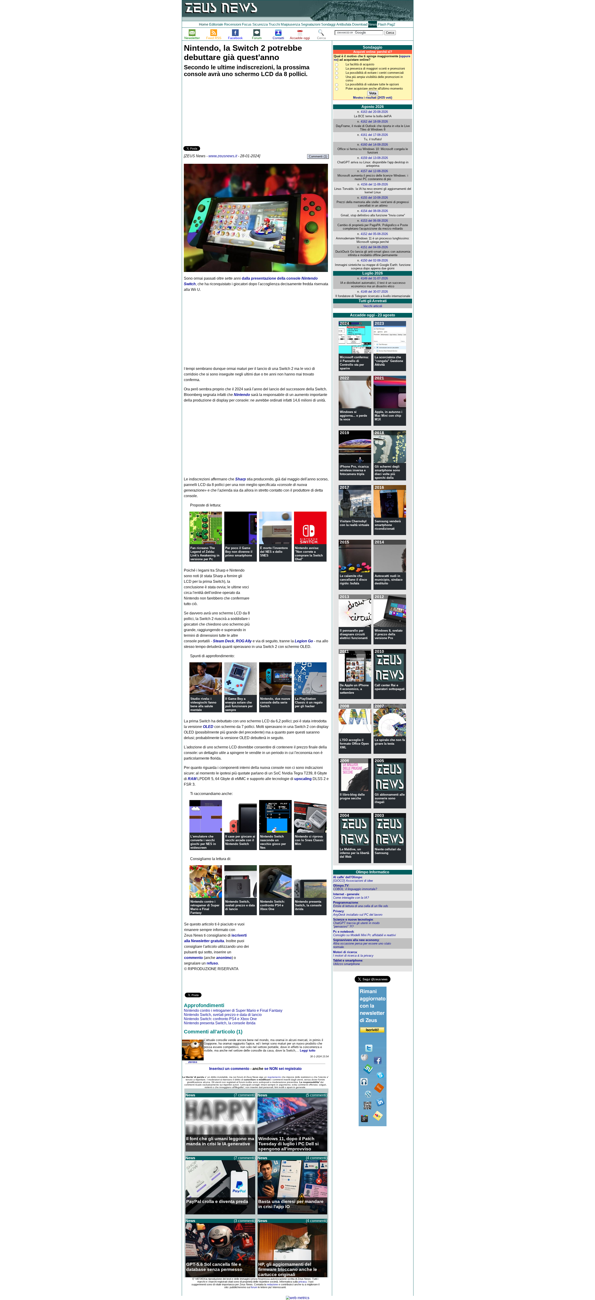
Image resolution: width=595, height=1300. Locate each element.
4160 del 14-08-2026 (374, 144)
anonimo (224, 958)
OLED (208, 727)
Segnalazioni (310, 24)
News (372, 24)
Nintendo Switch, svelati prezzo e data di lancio (240, 905)
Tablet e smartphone (347, 960)
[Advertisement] (218, 112)
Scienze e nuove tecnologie (353, 919)
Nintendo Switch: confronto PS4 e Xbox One (272, 905)
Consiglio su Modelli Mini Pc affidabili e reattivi (364, 935)
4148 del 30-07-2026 (374, 291)
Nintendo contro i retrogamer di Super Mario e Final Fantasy (204, 907)
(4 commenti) (316, 1158)
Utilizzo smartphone (346, 964)
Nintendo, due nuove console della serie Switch (275, 702)
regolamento (274, 1077)
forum (254, 1287)
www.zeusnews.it (222, 156)
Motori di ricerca (345, 952)
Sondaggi (328, 24)
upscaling (303, 779)
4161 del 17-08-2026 (374, 135)
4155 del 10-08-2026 (374, 197)
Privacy (338, 911)
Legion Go (304, 641)
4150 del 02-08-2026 (374, 260)
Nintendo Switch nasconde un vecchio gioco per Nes (273, 842)
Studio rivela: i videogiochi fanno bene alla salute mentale (203, 704)
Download (359, 24)
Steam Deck (223, 641)
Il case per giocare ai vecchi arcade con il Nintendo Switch (240, 840)
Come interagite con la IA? (351, 897)
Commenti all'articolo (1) (213, 1032)
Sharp (240, 479)
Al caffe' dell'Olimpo (347, 877)
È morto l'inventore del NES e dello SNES (274, 551)
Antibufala (343, 24)
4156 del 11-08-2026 (374, 184)
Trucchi (274, 24)
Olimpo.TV (341, 885)
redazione (272, 1284)
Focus (246, 24)
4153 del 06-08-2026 (374, 220)
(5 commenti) (316, 1095)
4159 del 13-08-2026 (374, 158)
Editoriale (216, 24)
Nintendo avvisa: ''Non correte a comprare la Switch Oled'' (309, 553)
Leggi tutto (307, 1050)
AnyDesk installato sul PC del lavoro (357, 914)
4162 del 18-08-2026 (374, 121)
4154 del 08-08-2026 (374, 211)
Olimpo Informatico (372, 872)
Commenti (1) (318, 156)
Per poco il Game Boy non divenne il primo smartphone (238, 551)
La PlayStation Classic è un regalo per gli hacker (309, 702)
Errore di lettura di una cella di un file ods (360, 906)
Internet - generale (346, 894)
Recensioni (232, 24)
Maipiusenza (290, 24)
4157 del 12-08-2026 (374, 171)
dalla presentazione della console (271, 278)
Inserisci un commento (229, 1069)
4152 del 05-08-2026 (374, 234)
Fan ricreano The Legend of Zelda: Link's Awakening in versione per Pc (204, 553)
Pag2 (391, 24)
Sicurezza (260, 24)
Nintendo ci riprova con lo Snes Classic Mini (309, 840)
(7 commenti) (244, 1095)
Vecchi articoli (372, 306)
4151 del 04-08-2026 (374, 247)
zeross (192, 1062)
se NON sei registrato (283, 1069)
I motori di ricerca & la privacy (353, 955)
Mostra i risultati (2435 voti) (372, 97)
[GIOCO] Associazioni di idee (353, 880)
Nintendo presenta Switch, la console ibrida (308, 905)
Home (203, 24)
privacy (302, 1281)
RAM (192, 779)
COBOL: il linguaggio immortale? (355, 889)
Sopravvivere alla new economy (356, 940)
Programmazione (345, 902)
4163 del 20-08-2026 (374, 112)
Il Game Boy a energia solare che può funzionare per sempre (239, 704)
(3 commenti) (244, 1221)
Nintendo (242, 395)
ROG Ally (244, 641)
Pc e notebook (343, 931)
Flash (382, 24)
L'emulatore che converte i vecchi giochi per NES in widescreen (203, 842)
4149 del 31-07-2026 (374, 278)
